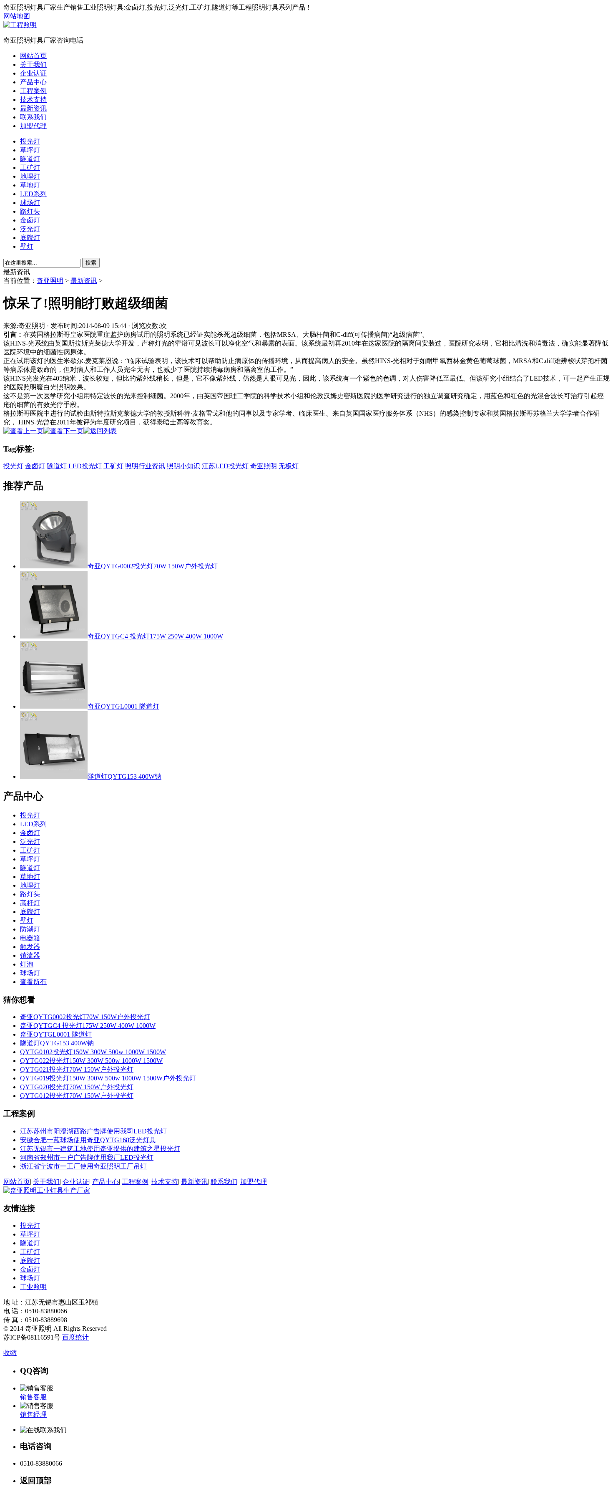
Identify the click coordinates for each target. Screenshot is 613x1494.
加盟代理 (33, 125)
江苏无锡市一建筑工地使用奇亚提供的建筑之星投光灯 (100, 1148)
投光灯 (30, 141)
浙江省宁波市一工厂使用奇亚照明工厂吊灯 (83, 1166)
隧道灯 (30, 158)
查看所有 (33, 981)
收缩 (10, 1352)
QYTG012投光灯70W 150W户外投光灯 (76, 1095)
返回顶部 (36, 1480)
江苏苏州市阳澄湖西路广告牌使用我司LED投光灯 (93, 1131)
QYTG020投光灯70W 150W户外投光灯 (76, 1086)
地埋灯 (30, 176)
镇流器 (30, 955)
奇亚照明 (50, 280)
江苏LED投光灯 (225, 465)
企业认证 (33, 73)
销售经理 (33, 1414)
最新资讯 (33, 108)
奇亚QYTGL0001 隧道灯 (123, 706)
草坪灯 (30, 150)
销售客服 (33, 1397)
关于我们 (33, 64)
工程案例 (33, 90)
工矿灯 (30, 167)
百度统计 (75, 1337)
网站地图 (16, 16)
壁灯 (26, 246)
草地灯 (30, 185)
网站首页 (33, 55)
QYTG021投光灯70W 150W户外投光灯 (76, 1069)
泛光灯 (30, 228)
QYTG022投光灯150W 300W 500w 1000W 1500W (91, 1060)
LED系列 (33, 193)
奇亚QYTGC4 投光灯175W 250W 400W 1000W (155, 636)
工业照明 (33, 1286)
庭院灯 (30, 237)
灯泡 (26, 964)
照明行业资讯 (145, 465)
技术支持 (33, 99)
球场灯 (30, 202)
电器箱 (30, 937)
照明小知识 (183, 465)
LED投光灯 (85, 465)
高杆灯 (30, 902)
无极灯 (289, 465)
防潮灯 (30, 929)
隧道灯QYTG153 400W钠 (124, 776)
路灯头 (30, 211)
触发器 (30, 946)
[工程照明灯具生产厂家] (20, 24)
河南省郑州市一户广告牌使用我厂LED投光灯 (86, 1157)
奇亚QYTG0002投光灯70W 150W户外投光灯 (153, 566)
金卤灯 (30, 220)
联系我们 (33, 117)
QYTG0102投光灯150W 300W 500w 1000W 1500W (93, 1051)
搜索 (90, 263)
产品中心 (33, 82)
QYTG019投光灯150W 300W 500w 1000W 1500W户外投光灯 (108, 1078)
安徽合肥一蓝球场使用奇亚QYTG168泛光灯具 (88, 1139)
